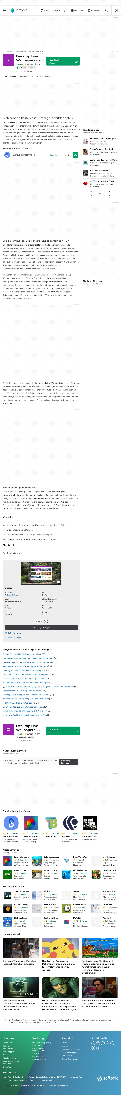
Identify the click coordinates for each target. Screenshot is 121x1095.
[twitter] (41, 621)
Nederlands (73, 1077)
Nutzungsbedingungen (71, 1049)
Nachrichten (79, 10)
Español (25, 1077)
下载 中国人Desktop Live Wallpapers (19, 703)
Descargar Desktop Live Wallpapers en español (24, 670)
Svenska (22, 1080)
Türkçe (36, 1080)
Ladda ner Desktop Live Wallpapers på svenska (24, 678)
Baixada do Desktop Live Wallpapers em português (26, 682)
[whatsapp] (46, 621)
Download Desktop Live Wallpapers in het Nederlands (27, 674)
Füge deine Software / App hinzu (11, 1062)
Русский (15, 1080)
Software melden (14, 633)
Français (32, 1077)
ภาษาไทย (29, 1080)
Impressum (66, 1046)
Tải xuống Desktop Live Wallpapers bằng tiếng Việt (26, 699)
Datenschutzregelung (70, 1052)
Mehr (100, 193)
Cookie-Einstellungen (70, 1059)
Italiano (53, 1077)
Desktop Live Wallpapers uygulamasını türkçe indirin (26, 695)
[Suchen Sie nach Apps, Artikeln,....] (106, 10)
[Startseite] (4, 51)
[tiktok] (103, 1043)
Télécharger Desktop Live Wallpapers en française (25, 666)
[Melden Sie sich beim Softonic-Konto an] (116, 10)
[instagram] (98, 1043)
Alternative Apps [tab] (26, 76)
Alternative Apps (14, 638)
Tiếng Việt (44, 1080)
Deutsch (11, 1077)
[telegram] (98, 1048)
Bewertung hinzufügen (41, 628)
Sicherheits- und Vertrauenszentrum (10, 1047)
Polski (81, 1077)
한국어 (65, 1077)
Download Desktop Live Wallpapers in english (23, 707)
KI (67, 10)
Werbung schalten (39, 1059)
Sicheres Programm (27, 68)
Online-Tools (7, 1067)
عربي (5, 1077)
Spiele (57, 10)
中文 (50, 1080)
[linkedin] (112, 1043)
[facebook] (37, 621)
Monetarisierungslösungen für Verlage (42, 1044)
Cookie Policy (67, 1056)
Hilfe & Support (9, 1051)
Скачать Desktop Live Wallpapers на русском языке (26, 662)
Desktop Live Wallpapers (31, 58)
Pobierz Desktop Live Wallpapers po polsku (22, 691)
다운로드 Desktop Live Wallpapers (58, 686)
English (18, 1077)
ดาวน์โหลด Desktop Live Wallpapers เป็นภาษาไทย (25, 715)
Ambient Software (12, 595)
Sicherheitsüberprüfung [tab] (46, 76)
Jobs (5, 1055)
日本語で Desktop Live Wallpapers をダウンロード (25, 711)
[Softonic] (18, 10)
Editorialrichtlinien (9, 1058)
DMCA (64, 1043)
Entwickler (96, 10)
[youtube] (93, 1048)
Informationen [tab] (10, 76)
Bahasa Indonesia (43, 1077)
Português (7, 1080)
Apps (46, 10)
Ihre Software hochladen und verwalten (38, 1050)
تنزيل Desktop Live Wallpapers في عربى (20, 686)
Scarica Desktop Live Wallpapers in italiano (22, 654)
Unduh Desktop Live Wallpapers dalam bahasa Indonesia (28, 658)
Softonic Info (8, 1043)
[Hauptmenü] (4, 10)
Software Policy (38, 1056)
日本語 (59, 1077)
